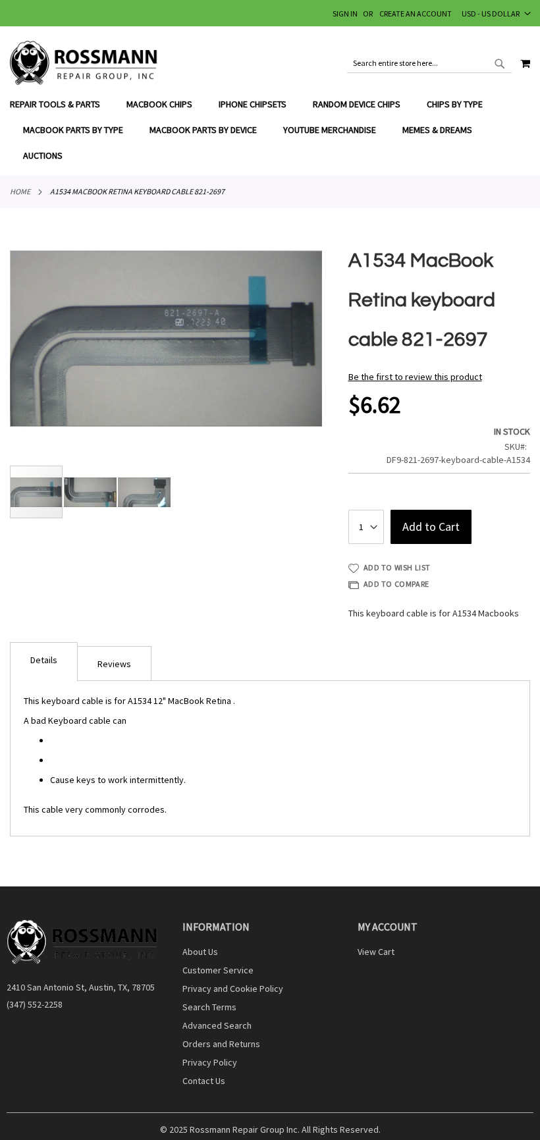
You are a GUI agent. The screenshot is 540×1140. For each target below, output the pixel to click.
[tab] (270, 130)
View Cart (376, 952)
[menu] (270, 130)
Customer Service (218, 970)
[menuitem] (61, 104)
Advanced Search (217, 1025)
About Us (200, 952)
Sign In (345, 13)
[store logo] (84, 63)
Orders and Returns (221, 1044)
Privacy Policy (209, 1062)
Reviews (114, 664)
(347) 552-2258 (35, 1004)
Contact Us (203, 1081)
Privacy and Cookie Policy (232, 988)
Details (43, 660)
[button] (496, 13)
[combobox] (429, 63)
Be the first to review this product (415, 377)
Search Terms (209, 1007)
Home (20, 191)
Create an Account (415, 13)
